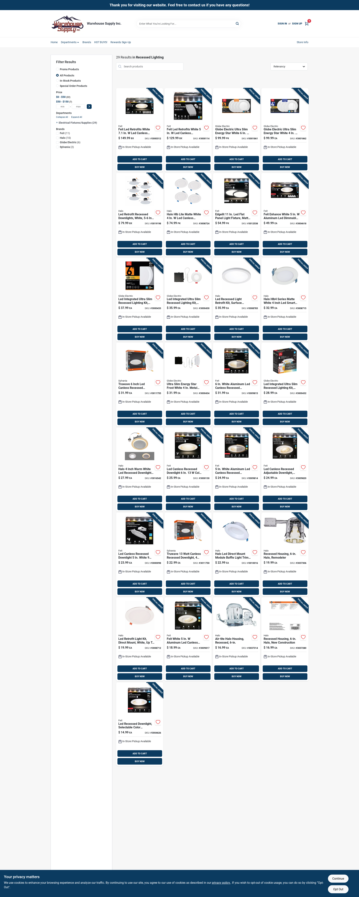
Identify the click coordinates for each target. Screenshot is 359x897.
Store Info (303, 42)
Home (54, 42)
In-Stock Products (70, 81)
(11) (65, 133)
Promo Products (69, 69)
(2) (67, 146)
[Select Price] (89, 106)
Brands (86, 42)
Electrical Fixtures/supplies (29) (78, 122)
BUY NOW (140, 167)
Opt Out (338, 889)
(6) (70, 142)
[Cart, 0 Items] (307, 24)
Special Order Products (73, 86)
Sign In (282, 23)
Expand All (76, 117)
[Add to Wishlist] (158, 128)
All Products (67, 75)
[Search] (237, 23)
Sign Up (297, 23)
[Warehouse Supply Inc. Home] (67, 24)
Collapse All (62, 117)
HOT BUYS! (101, 42)
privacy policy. (221, 882)
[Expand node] (57, 122)
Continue (338, 878)
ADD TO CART (140, 159)
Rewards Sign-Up (121, 42)
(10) (65, 137)
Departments (68, 42)
